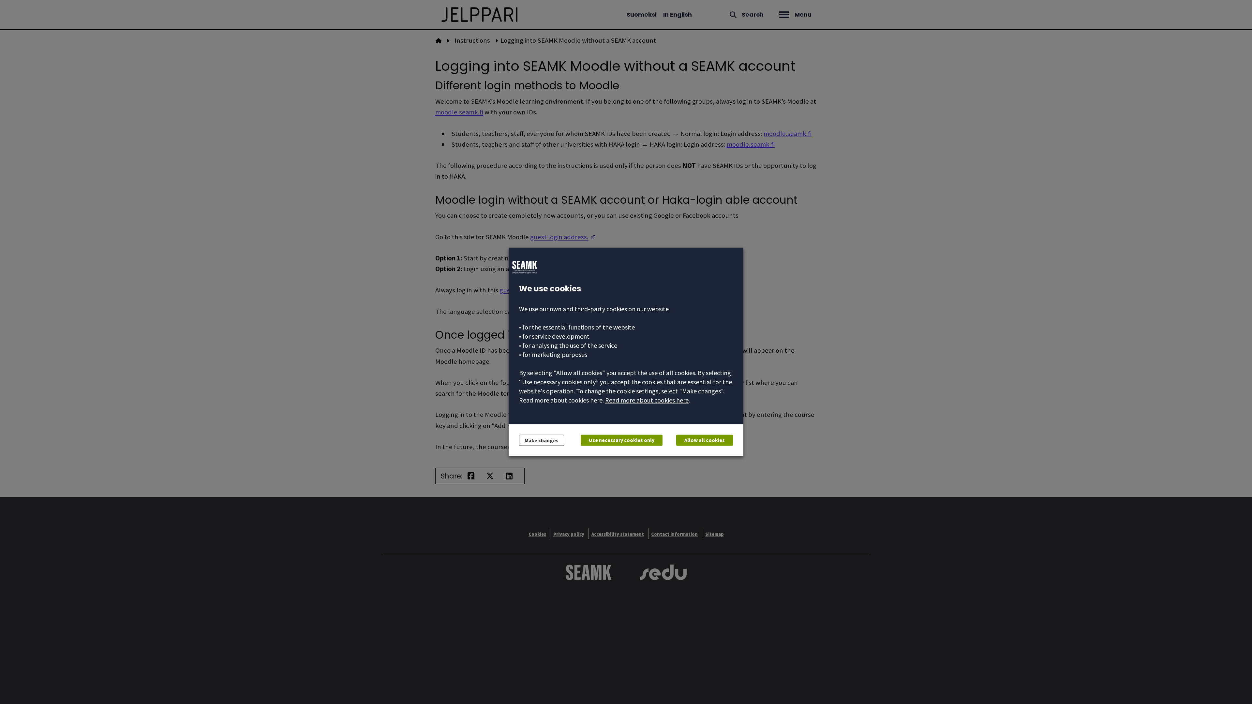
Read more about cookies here (647, 400)
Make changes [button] (542, 440)
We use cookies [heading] (550, 288)
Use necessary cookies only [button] (621, 440)
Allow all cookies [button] (704, 440)
